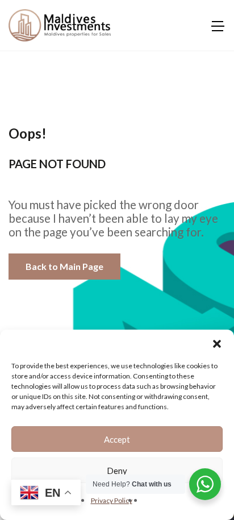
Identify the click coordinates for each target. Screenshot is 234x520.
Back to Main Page (64, 266)
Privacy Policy (111, 500)
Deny (117, 470)
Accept (117, 439)
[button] (217, 344)
